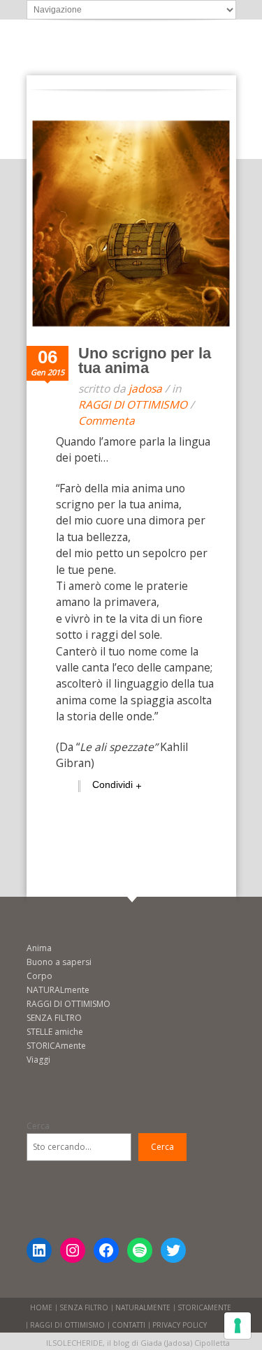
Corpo (39, 976)
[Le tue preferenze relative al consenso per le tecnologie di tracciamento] (237, 1325)
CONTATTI (128, 1325)
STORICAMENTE (204, 1307)
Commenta (106, 420)
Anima (39, 948)
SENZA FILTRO (54, 1018)
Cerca (38, 1126)
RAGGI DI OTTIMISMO (132, 404)
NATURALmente (58, 990)
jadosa (145, 388)
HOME (41, 1307)
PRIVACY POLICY (179, 1325)
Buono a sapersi (59, 962)
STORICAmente (56, 1046)
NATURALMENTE (142, 1307)
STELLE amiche (55, 1032)
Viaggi (38, 1059)
